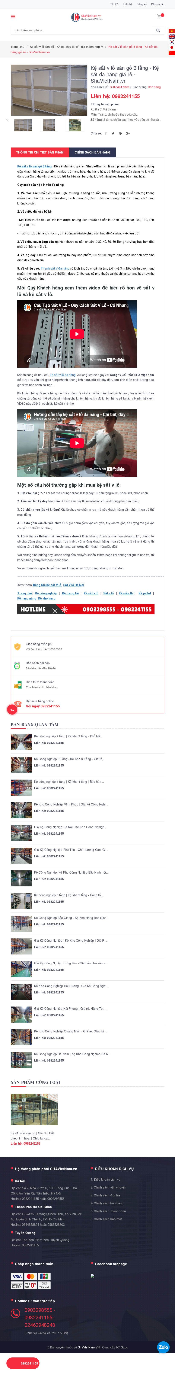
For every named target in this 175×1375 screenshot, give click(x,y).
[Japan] (172, 47)
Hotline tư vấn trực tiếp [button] (35, 1300)
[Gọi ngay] (12, 709)
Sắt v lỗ (108, 593)
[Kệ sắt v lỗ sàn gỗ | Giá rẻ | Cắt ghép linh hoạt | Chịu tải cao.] (34, 1109)
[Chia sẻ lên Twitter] (113, 133)
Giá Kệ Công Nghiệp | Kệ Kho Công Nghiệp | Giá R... (70, 940)
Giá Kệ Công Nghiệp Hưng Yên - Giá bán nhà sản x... (71, 963)
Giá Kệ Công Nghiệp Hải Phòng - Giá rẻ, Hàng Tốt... (70, 1009)
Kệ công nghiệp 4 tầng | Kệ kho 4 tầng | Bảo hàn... (69, 782)
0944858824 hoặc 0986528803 (43, 1224)
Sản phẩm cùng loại (35, 1082)
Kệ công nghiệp (46, 593)
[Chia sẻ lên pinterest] (120, 133)
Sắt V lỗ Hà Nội (73, 585)
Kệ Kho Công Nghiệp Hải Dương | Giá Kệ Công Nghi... (71, 986)
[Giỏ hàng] (159, 16)
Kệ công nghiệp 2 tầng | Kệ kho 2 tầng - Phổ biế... (68, 736)
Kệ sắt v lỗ (91, 593)
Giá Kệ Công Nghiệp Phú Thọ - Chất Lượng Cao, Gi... (71, 850)
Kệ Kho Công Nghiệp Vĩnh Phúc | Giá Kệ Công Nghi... (71, 804)
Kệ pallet (145, 593)
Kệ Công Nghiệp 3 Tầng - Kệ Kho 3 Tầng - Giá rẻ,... (70, 759)
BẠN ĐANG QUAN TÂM (35, 724)
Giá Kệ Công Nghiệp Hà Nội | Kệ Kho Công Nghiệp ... (71, 827)
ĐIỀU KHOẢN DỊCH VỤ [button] (114, 1168)
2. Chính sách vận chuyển (108, 1187)
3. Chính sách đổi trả (105, 1195)
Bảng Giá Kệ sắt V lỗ (47, 585)
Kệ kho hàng (46, 598)
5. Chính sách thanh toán (108, 1211)
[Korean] (172, 41)
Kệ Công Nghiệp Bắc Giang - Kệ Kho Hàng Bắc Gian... (71, 918)
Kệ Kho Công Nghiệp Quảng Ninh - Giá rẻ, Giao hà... (70, 1031)
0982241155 (50, 706)
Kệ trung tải (70, 593)
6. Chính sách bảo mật (106, 1219)
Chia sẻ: (96, 133)
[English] (172, 30)
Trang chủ (24, 593)
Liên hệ (127, 4)
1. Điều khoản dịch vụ (105, 1179)
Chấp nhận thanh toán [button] (34, 1263)
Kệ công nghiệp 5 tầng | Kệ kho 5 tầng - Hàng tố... (69, 895)
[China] (172, 52)
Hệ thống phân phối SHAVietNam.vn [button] (46, 1168)
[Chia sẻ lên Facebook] (106, 133)
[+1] (127, 133)
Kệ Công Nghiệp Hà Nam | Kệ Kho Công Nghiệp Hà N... (72, 1054)
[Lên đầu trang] (165, 1362)
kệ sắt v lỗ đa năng (63, 375)
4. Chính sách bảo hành (107, 1203)
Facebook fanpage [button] (111, 1263)
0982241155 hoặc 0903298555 (43, 1199)
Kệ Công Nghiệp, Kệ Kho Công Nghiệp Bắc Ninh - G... (71, 872)
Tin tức (114, 4)
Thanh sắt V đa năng (55, 268)
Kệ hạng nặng (26, 598)
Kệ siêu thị (126, 593)
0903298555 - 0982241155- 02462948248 (40, 1317)
